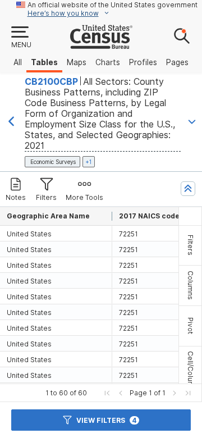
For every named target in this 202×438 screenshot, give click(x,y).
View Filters (106, 420)
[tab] (190, 245)
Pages (177, 62)
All (17, 62)
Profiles (143, 62)
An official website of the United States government (112, 5)
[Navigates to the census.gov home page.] (101, 44)
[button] (20, 37)
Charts (107, 62)
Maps (76, 62)
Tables (44, 62)
